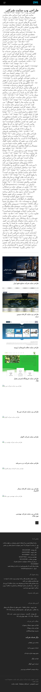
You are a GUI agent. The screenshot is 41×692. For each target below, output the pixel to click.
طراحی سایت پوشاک (33, 628)
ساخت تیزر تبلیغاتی (33, 642)
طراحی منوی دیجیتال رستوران (30, 625)
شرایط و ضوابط (24, 684)
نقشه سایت (14, 684)
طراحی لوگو (35, 658)
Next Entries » (37, 522)
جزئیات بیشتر (21, 298)
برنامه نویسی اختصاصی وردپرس (30, 669)
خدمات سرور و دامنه (33, 648)
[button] (4, 3)
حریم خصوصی (34, 684)
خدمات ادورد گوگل (33, 664)
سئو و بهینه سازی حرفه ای (31, 653)
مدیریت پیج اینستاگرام (32, 631)
